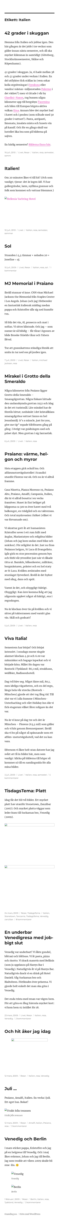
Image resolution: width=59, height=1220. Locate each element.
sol (46, 267)
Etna (16, 110)
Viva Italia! (16, 638)
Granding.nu (11, 1214)
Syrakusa (34, 84)
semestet (42, 775)
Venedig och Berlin (25, 1138)
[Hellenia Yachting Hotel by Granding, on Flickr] (29, 210)
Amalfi (32, 1123)
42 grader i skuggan (27, 33)
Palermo (46, 89)
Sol (8, 246)
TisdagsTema (33, 913)
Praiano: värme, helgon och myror (26, 456)
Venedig (44, 916)
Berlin (33, 1199)
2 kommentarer (23, 1018)
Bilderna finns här (39, 144)
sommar (9, 233)
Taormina (44, 101)
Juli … (11, 1088)
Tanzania (20, 916)
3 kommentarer (19, 1126)
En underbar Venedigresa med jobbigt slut (29, 937)
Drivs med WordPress (30, 1214)
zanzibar (9, 919)
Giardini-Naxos (14, 97)
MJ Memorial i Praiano (29, 283)
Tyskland (9, 1202)
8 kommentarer (23, 919)
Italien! (12, 168)
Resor (26, 152)
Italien (35, 152)
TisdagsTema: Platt (25, 790)
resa (41, 152)
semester (49, 152)
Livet (20, 152)
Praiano (47, 1123)
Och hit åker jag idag (28, 1031)
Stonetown (10, 916)
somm (8, 155)
